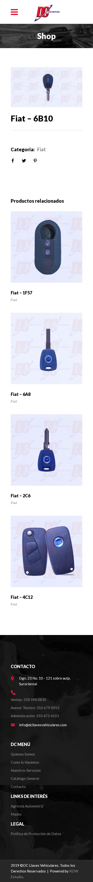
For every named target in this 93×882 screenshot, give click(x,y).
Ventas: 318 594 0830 (28, 699)
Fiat (41, 149)
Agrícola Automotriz (27, 806)
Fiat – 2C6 (20, 495)
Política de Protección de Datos (36, 834)
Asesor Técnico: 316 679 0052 (35, 708)
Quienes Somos (23, 754)
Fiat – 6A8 (21, 394)
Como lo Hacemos (25, 762)
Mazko (16, 814)
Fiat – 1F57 (21, 292)
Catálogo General (25, 778)
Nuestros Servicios (26, 770)
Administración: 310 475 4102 (35, 716)
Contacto (18, 786)
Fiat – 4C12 (22, 597)
